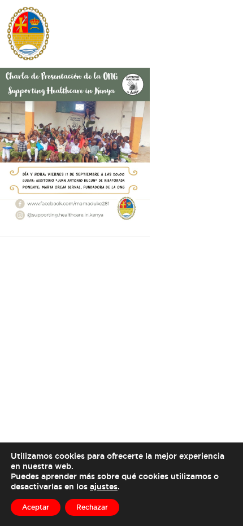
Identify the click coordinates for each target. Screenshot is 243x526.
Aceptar (35, 507)
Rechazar (92, 507)
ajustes (104, 486)
